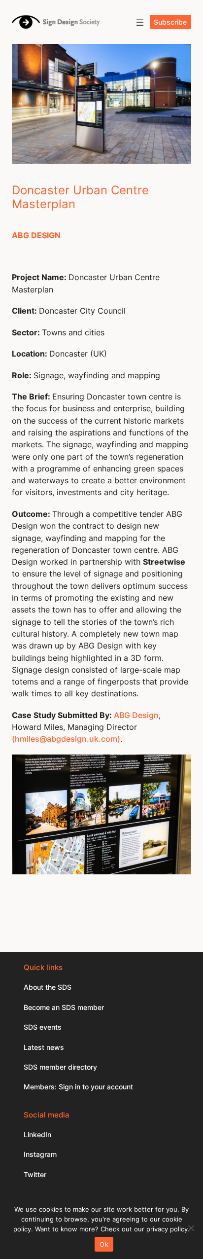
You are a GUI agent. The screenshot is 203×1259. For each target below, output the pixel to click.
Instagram (40, 1154)
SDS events (43, 1027)
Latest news (44, 1047)
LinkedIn (37, 1134)
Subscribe (170, 22)
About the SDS (47, 987)
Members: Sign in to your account (78, 1086)
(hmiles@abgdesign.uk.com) (66, 739)
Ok (104, 1244)
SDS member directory (60, 1067)
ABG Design (136, 715)
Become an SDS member (64, 1007)
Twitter (35, 1174)
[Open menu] (140, 22)
